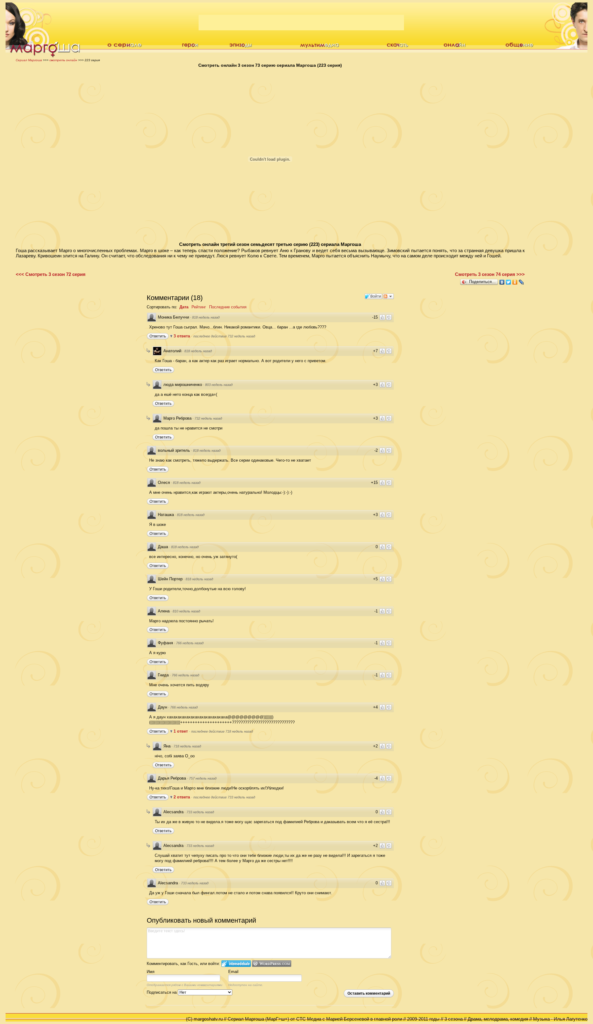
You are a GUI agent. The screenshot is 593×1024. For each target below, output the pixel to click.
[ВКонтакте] (502, 282)
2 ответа (182, 797)
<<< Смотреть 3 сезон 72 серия (51, 274)
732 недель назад (208, 418)
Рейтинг (198, 307)
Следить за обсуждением (388, 296)
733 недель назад (200, 812)
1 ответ (181, 731)
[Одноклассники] (515, 282)
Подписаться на (162, 992)
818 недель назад (206, 317)
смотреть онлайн (63, 60)
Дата (183, 307)
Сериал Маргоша (29, 60)
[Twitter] (508, 282)
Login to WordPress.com (271, 963)
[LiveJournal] (521, 282)
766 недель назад (190, 643)
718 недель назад (187, 746)
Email (233, 971)
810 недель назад (186, 611)
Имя (150, 971)
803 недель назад (219, 385)
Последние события (227, 307)
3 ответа (182, 336)
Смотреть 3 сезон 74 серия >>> (490, 274)
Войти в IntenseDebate (236, 963)
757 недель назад (203, 778)
